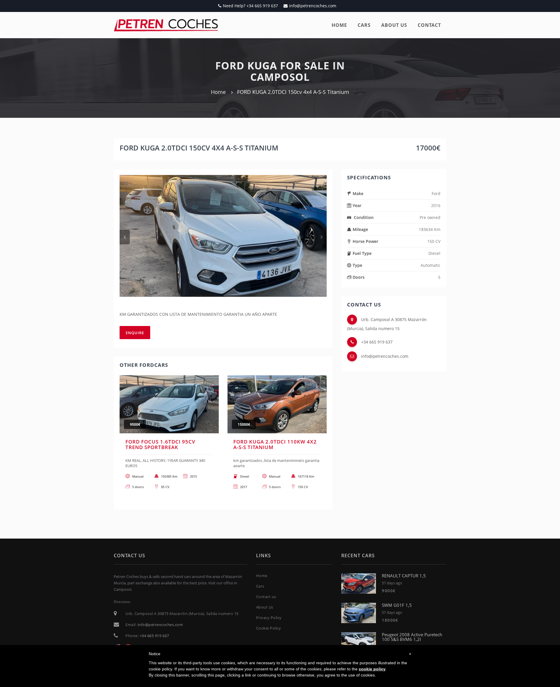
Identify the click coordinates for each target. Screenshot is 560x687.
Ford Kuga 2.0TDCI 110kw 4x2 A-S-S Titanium (275, 444)
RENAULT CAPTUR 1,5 (404, 576)
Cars (364, 25)
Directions (122, 601)
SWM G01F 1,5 (397, 605)
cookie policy (372, 669)
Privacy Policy (269, 617)
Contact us (266, 596)
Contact (429, 25)
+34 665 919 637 (377, 342)
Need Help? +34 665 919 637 (250, 5)
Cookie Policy (268, 628)
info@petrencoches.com (312, 5)
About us (394, 25)
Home (339, 25)
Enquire (135, 332)
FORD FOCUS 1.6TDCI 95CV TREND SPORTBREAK (160, 444)
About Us (264, 607)
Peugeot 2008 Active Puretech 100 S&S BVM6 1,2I (412, 637)
